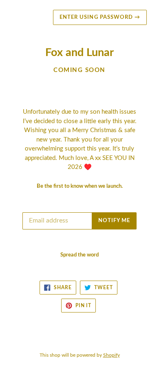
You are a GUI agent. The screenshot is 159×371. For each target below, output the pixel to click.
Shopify (111, 355)
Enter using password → (100, 17)
